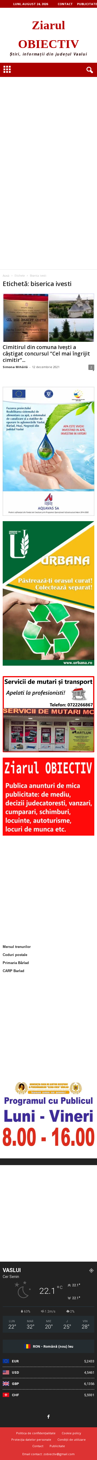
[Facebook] (48, 1417)
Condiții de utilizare (71, 1439)
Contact (65, 4)
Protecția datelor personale (31, 1439)
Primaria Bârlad (16, 963)
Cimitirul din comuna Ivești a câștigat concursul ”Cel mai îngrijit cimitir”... (46, 354)
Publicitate (87, 4)
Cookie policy (71, 1433)
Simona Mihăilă (15, 367)
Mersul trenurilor (17, 947)
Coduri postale (15, 955)
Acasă (6, 275)
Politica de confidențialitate (36, 1433)
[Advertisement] (48, 120)
